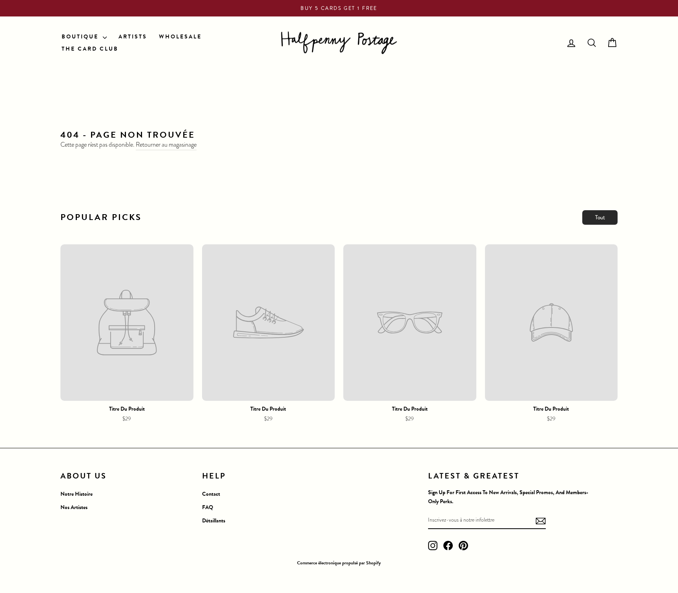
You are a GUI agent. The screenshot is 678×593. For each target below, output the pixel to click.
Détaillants (213, 521)
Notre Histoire (76, 494)
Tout (600, 217)
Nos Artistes (73, 507)
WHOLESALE (180, 37)
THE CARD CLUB (90, 49)
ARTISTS (132, 37)
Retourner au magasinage (166, 144)
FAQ (207, 507)
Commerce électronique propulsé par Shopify (339, 562)
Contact (211, 494)
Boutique (81, 37)
